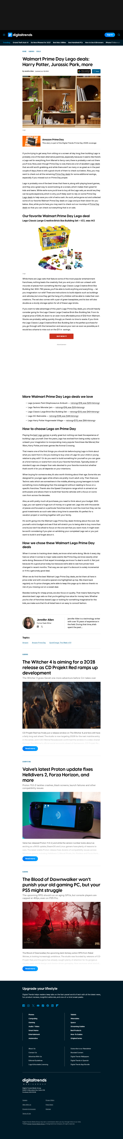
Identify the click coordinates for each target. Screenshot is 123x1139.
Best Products (76, 1030)
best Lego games (41, 435)
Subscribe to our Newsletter (81, 1048)
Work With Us (26, 1104)
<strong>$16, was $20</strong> (85, 403)
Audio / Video (34, 1026)
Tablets (73, 1014)
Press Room (49, 1104)
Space (73, 1022)
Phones (31, 1014)
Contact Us (33, 1052)
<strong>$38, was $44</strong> (64, 416)
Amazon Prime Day (53, 139)
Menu (4, 35)
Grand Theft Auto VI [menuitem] (20, 42)
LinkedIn (52, 1005)
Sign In (110, 35)
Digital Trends (16, 38)
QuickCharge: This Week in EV (60, 643)
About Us (32, 1048)
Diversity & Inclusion (29, 1109)
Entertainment (34, 1034)
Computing (33, 1018)
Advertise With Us (35, 1056)
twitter (42, 627)
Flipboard (57, 1005)
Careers (24, 1100)
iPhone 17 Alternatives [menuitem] (114, 42)
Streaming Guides (78, 1026)
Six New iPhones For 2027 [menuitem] (41, 42)
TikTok (43, 1005)
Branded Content (77, 1052)
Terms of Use (26, 1113)
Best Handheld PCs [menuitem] (75, 42)
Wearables (75, 1018)
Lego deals (95, 163)
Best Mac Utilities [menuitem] (59, 42)
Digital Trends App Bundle (80, 1064)
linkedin (38, 627)
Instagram (28, 1005)
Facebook (23, 1005)
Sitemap (48, 1109)
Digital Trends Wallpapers (80, 1056)
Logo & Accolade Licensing (38, 1064)
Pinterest (47, 1005)
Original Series (76, 1038)
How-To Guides (76, 1034)
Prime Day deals (62, 174)
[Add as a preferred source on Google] (84, 71)
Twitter (33, 1005)
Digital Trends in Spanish (80, 1060)
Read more (30, 748)
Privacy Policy (50, 1100)
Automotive (33, 1038)
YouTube (38, 1005)
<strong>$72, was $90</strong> (81, 420)
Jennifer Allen (29, 71)
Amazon (25, 643)
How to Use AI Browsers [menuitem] (94, 42)
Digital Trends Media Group (36, 1124)
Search (119, 35)
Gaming (32, 1022)
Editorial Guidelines (36, 1060)
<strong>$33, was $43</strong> (84, 411)
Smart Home (33, 1030)
